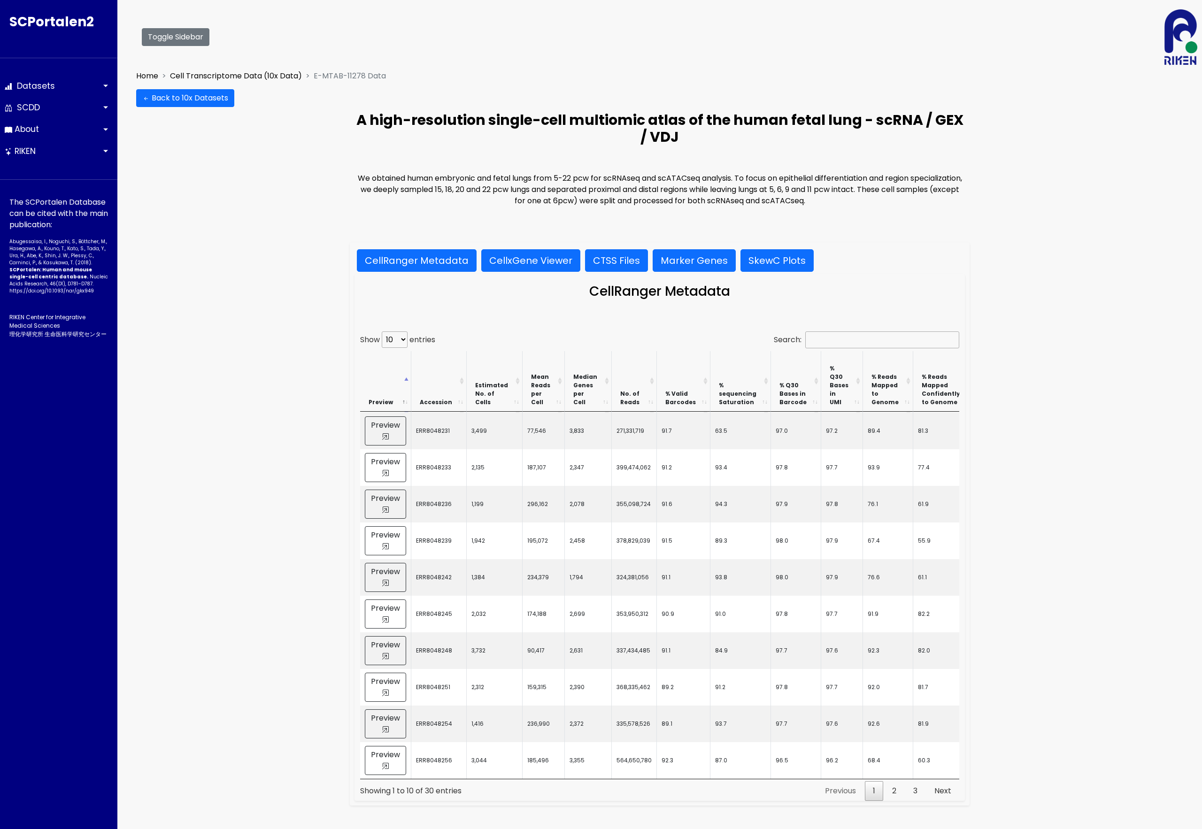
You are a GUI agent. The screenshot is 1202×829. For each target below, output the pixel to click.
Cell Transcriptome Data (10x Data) (236, 75)
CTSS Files (616, 260)
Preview (381, 402)
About (25, 129)
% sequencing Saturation (737, 393)
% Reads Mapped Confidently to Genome (941, 389)
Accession (436, 402)
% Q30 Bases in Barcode (793, 393)
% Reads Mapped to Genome (885, 389)
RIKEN (24, 151)
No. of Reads (630, 398)
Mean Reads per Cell (540, 389)
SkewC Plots (777, 260)
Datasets (33, 86)
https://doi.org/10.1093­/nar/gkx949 (51, 290)
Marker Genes (694, 260)
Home (147, 75)
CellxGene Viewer (530, 260)
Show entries (397, 339)
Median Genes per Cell (585, 389)
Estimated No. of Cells (491, 393)
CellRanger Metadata (417, 260)
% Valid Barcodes (680, 398)
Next (942, 790)
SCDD (26, 107)
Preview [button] (385, 425)
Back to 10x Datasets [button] (189, 97)
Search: (787, 339)
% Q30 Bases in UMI (839, 385)
